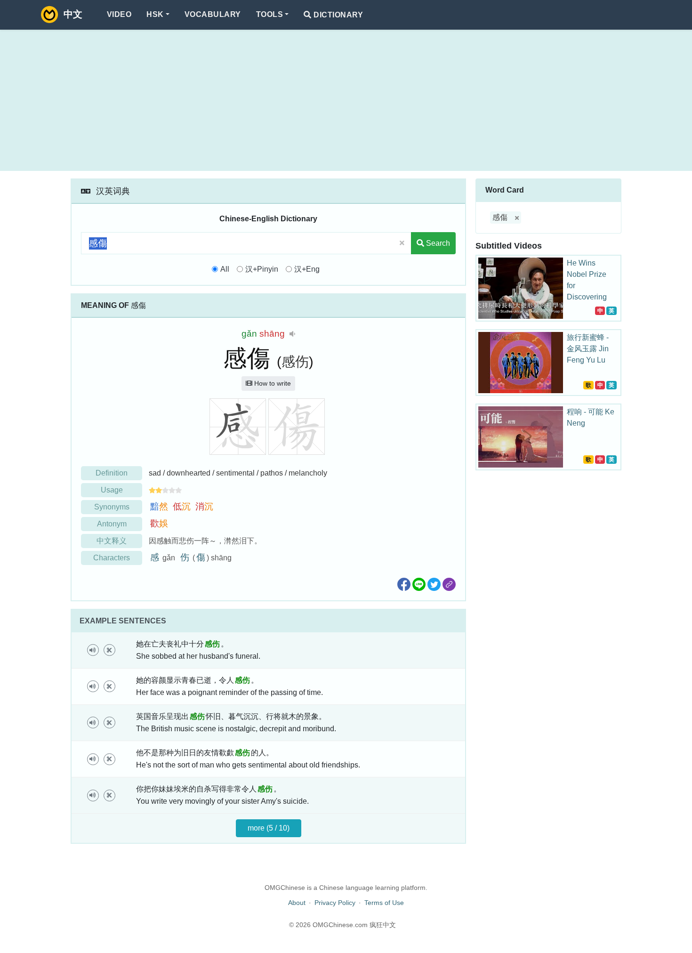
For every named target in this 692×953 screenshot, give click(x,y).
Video (119, 14)
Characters (111, 558)
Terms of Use (384, 902)
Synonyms (111, 507)
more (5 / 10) (269, 828)
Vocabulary (213, 14)
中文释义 (112, 541)
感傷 (499, 217)
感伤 (295, 361)
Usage (112, 490)
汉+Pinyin (261, 269)
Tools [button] (269, 14)
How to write (271, 383)
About (297, 902)
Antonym (112, 524)
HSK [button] (154, 14)
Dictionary (337, 15)
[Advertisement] (346, 100)
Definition (112, 473)
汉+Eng (307, 269)
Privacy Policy (334, 902)
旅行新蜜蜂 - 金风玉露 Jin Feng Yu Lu (588, 348)
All (224, 269)
